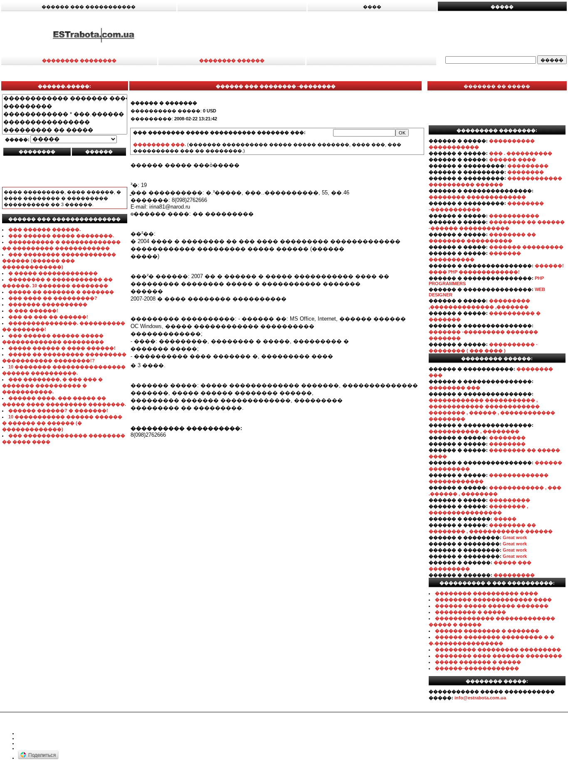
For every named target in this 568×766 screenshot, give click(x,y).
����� (505, 518)
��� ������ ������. (44, 229)
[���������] (64, 106)
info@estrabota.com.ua (480, 697)
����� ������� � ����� (478, 661)
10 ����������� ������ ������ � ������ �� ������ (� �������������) (62, 423)
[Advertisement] (377, 34)
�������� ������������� (477, 196)
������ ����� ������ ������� (491, 605)
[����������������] (64, 122)
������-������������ (477, 668)
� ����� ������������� (53, 273)
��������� (527, 165)
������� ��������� (526, 246)
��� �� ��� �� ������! (48, 316)
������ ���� (512, 159)
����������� (514, 215)
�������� (525, 171)
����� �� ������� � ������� (61, 291)
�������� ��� (454, 387)
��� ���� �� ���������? (52, 298)
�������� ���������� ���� (486, 593)
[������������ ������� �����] (64, 98)
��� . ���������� (520, 153)
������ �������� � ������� (487, 630)
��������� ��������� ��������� (498, 649)
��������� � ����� (470, 611)
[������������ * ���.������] (64, 114)
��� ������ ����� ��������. (61, 235)
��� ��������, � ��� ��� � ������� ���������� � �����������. (52, 385)
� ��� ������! (33, 310)
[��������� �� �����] (64, 130)
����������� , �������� (474, 431)
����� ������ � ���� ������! (62, 348)
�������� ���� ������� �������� (498, 655)
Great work (515, 537)
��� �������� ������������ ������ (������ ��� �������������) (59, 260)
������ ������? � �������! (58, 410)
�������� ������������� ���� (493, 599)
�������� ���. (159, 144)
